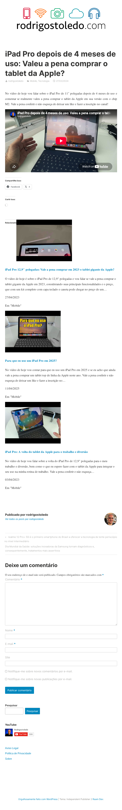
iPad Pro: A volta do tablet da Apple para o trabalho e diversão (46, 452)
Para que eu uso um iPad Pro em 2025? (31, 360)
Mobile (33, 81)
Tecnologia (43, 81)
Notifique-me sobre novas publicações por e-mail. (40, 679)
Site (7, 657)
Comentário (13, 579)
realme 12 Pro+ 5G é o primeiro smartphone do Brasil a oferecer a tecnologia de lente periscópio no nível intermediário (60, 539)
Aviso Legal (11, 748)
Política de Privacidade (18, 753)
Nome (10, 630)
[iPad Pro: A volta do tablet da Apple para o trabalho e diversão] (33, 442)
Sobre (8, 758)
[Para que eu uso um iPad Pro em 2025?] (33, 351)
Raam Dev (98, 799)
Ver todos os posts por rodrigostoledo (24, 519)
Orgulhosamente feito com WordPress (38, 799)
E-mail (10, 644)
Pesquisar (11, 705)
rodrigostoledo (15, 81)
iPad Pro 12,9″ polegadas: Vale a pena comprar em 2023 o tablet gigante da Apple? (59, 269)
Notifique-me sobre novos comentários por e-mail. (40, 671)
